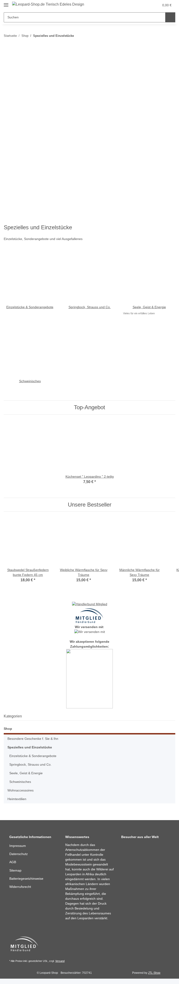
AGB (12, 863)
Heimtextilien (17, 800)
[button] (137, 5)
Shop (8, 730)
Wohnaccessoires (20, 791)
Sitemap (15, 871)
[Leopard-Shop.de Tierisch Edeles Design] (49, 4)
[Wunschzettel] (147, 5)
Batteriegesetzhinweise (27, 880)
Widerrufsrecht (21, 888)
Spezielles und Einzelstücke (29, 748)
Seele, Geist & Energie (149, 307)
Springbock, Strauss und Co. (89, 307)
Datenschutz (19, 855)
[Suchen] (170, 17)
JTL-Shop (154, 979)
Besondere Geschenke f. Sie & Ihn (33, 740)
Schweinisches (29, 381)
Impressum (18, 847)
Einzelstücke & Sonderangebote (30, 307)
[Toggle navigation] (6, 3)
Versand (62, 967)
